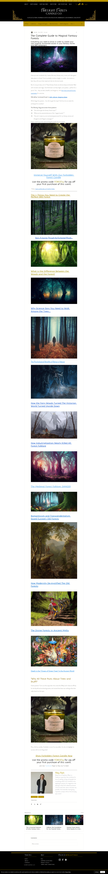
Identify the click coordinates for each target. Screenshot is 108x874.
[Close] (106, 872)
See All (82, 812)
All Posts (26, 23)
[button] (76, 4)
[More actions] (76, 32)
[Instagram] (59, 859)
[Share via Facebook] (31, 804)
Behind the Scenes (54, 23)
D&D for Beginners (64, 23)
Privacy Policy (68, 872)
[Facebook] (62, 859)
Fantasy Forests (34, 800)
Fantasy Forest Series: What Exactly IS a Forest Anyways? (74, 828)
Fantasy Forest (34, 796)
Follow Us (62, 855)
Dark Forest (41, 796)
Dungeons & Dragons (42, 23)
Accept (102, 872)
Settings (96, 872)
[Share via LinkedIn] (37, 804)
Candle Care (33, 23)
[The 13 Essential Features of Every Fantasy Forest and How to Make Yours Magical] (34, 820)
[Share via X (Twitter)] (34, 804)
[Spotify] (65, 859)
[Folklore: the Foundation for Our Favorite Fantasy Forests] (54, 820)
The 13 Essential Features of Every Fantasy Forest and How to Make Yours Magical (33, 828)
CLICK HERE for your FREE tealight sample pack (66, 0)
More (72, 23)
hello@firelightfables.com (29, 864)
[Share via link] (40, 804)
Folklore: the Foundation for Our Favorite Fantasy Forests (53, 828)
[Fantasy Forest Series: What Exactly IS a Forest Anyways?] (74, 820)
